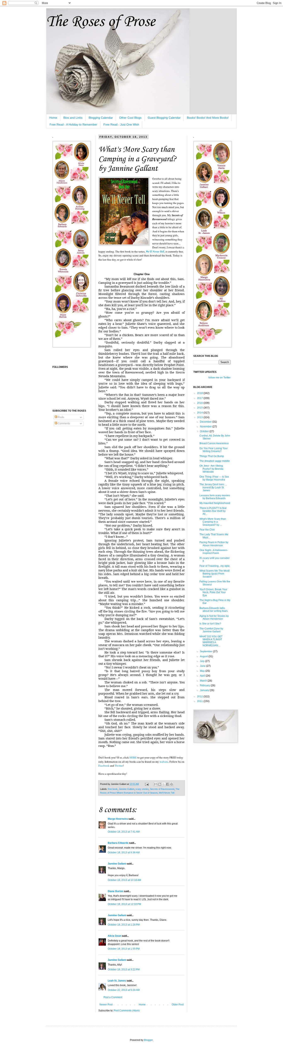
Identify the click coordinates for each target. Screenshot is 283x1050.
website (164, 761)
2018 (200, 393)
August (204, 656)
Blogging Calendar (101, 117)
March (204, 680)
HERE (133, 757)
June (203, 666)
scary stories (142, 789)
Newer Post (105, 1004)
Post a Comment (113, 997)
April (203, 675)
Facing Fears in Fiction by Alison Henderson (214, 544)
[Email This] (156, 784)
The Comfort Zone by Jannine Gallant (211, 630)
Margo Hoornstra (118, 818)
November (206, 426)
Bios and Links (72, 117)
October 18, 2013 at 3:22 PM (124, 969)
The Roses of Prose (100, 22)
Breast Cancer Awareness (214, 443)
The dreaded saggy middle (215, 461)
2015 (200, 407)
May (202, 671)
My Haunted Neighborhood (215, 503)
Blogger (148, 1040)
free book (112, 789)
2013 (200, 417)
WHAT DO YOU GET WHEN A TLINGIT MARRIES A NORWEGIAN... (211, 641)
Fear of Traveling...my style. (215, 566)
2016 (200, 402)
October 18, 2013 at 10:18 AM (124, 880)
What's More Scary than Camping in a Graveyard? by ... (213, 521)
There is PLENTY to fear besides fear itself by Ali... (213, 511)
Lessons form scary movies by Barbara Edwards (215, 497)
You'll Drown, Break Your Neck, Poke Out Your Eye (213, 592)
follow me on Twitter (219, 377)
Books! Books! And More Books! (208, 117)
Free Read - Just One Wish (121, 124)
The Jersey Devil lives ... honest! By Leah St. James (213, 487)
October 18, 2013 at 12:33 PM (124, 904)
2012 (200, 696)
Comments (63, 423)
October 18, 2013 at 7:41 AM (124, 831)
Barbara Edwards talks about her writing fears (214, 609)
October (204, 431)
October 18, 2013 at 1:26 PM (124, 924)
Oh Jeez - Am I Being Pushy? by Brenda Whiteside (211, 468)
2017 (200, 398)
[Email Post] (146, 784)
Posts (60, 417)
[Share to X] (164, 784)
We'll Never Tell (155, 251)
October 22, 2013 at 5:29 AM (124, 990)
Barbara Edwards (118, 842)
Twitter (119, 765)
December (206, 421)
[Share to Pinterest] (171, 784)
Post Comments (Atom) (127, 1010)
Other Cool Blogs (130, 117)
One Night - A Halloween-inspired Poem (214, 552)
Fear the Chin (207, 529)
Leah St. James (117, 980)
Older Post (178, 1004)
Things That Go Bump (212, 456)
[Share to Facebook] (168, 784)
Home (53, 117)
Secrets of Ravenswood (162, 789)
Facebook (103, 765)
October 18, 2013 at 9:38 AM (124, 852)
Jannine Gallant (126, 789)
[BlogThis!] (160, 784)
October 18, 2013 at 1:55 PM (124, 948)
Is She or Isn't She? (210, 623)
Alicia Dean (114, 935)
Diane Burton (115, 891)
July (202, 661)
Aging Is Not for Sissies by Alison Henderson (214, 617)
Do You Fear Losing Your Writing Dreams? (214, 450)
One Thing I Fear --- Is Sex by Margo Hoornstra (214, 478)
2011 (200, 701)
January (205, 690)
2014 (200, 412)
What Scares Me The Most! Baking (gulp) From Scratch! (215, 573)
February (205, 685)
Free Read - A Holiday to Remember (73, 124)
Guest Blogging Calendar (164, 117)
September (206, 651)
